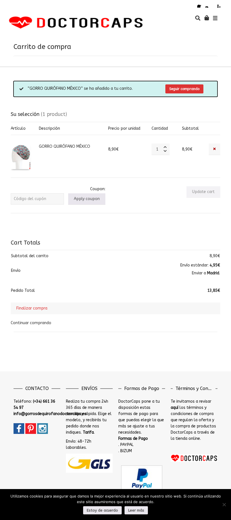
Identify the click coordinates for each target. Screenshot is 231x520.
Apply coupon (87, 198)
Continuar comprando (31, 322)
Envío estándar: (200, 265)
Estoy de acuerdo (102, 510)
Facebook (200, 4)
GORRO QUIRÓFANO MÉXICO (64, 146)
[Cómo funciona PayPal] (141, 478)
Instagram (208, 4)
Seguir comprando (184, 89)
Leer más (136, 510)
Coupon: (97, 189)
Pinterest (217, 4)
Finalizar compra (31, 308)
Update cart (203, 191)
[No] (224, 504)
